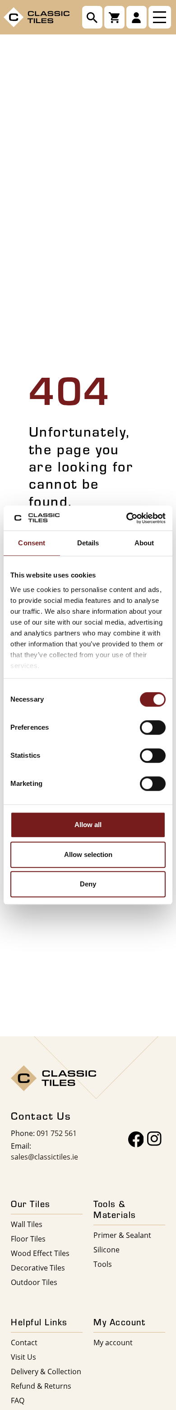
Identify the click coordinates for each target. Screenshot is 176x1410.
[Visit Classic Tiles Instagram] (154, 1139)
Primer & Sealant (122, 1235)
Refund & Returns (41, 1386)
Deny (88, 884)
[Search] (92, 17)
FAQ (17, 1400)
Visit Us (23, 1357)
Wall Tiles (26, 1224)
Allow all (88, 824)
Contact (24, 1342)
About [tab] (144, 543)
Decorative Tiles (38, 1267)
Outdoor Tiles (34, 1282)
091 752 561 (57, 1133)
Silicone (106, 1249)
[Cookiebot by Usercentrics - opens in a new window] (127, 518)
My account (113, 1342)
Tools (102, 1264)
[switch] (153, 727)
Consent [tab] (31, 543)
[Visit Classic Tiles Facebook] (136, 1139)
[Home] (36, 16)
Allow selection (88, 854)
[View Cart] (114, 17)
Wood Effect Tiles (40, 1253)
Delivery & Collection (46, 1371)
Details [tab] (88, 543)
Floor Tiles (28, 1238)
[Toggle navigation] (159, 17)
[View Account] (136, 17)
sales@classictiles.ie (44, 1156)
